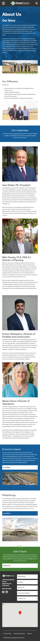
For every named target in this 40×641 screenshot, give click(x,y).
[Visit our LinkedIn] (7, 592)
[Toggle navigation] (3, 3)
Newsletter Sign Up (19, 633)
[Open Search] (36, 3)
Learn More (6, 467)
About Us (21, 587)
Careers (29, 633)
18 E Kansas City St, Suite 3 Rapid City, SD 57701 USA (8, 583)
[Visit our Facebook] (3, 592)
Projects (20, 582)
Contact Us (6, 565)
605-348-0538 (6, 589)
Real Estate (21, 576)
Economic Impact (24, 593)
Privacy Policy (7, 633)
